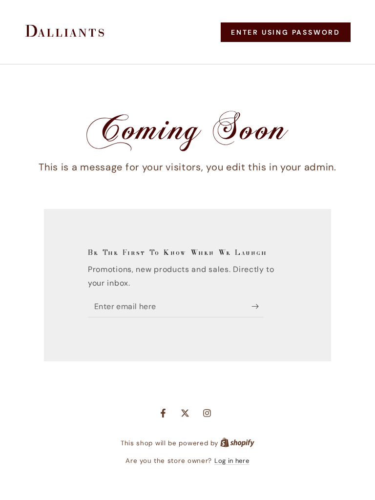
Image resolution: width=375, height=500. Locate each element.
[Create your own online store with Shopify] (237, 443)
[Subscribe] (257, 306)
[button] (286, 32)
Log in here (232, 461)
